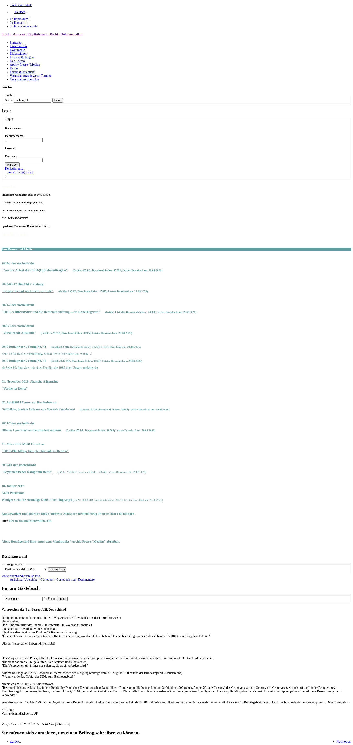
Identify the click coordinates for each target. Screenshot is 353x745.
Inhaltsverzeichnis (24, 26)
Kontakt (17, 22)
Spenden (9, 186)
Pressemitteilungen (22, 57)
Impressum (19, 19)
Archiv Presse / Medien (25, 64)
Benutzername (14, 136)
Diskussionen (18, 53)
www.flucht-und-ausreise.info (21, 576)
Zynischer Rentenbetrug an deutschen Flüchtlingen (98, 513)
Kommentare (86, 579)
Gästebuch (47, 579)
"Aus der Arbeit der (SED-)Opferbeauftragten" (35, 270)
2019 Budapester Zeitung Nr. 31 (24, 360)
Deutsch (19, 12)
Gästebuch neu (66, 579)
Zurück (14, 741)
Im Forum (50, 598)
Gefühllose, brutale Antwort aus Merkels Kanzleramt (38, 409)
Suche (9, 100)
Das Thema (17, 61)
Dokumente (17, 50)
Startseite (15, 42)
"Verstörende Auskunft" (19, 333)
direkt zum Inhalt (21, 5)
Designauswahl (15, 569)
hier (11, 520)
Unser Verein (18, 46)
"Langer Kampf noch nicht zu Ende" (28, 291)
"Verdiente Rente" (15, 388)
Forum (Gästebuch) (22, 72)
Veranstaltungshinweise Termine (30, 75)
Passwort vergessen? (20, 172)
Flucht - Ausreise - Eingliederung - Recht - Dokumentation (42, 34)
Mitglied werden (15, 234)
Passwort (11, 156)
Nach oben (343, 741)
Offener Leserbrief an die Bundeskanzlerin (31, 430)
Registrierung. (14, 168)
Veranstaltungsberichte (24, 79)
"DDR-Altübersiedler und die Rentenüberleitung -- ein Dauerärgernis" (51, 312)
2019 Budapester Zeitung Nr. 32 (24, 346)
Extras (14, 68)
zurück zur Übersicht (23, 579)
